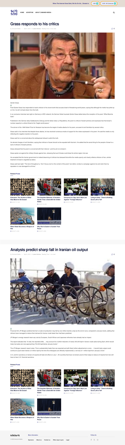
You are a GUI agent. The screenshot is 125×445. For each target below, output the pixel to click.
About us (39, 440)
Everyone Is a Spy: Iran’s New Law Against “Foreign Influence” (75, 198)
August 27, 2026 (15, 202)
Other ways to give (58, 440)
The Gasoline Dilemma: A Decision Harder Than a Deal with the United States (48, 199)
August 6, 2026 (15, 231)
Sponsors (31, 440)
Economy (41, 194)
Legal (67, 440)
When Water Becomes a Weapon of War (22, 227)
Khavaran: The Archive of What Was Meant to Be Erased (20, 198)
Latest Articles (37, 28)
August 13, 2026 (96, 202)
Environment (16, 223)
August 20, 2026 (42, 204)
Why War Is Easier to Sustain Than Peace (48, 227)
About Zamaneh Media (43, 12)
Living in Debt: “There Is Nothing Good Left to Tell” (101, 198)
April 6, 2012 (27, 28)
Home (22, 12)
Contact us (47, 440)
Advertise (29, 12)
